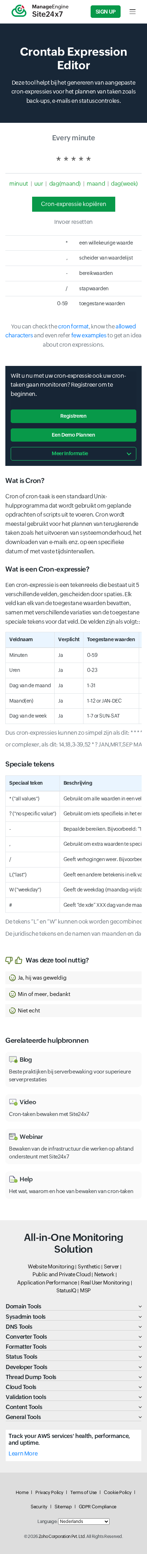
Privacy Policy (49, 1492)
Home (22, 1492)
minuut (18, 183)
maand (96, 183)
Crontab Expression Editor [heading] (73, 58)
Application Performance (47, 1282)
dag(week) (124, 183)
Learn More (23, 1453)
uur (38, 183)
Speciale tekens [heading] (29, 764)
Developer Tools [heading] (26, 1367)
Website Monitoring (51, 1266)
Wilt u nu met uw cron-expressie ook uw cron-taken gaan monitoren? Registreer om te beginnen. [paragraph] (68, 384)
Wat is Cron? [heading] (25, 480)
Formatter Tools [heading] (26, 1346)
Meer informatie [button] (70, 453)
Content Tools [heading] (24, 1407)
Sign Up (106, 12)
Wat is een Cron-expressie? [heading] (47, 569)
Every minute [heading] (73, 138)
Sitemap (63, 1506)
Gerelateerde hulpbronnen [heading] (46, 1040)
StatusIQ (66, 1290)
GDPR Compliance (98, 1506)
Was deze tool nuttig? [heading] (57, 960)
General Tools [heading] (23, 1417)
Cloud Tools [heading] (21, 1387)
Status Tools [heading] (21, 1356)
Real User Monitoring (105, 1282)
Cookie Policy (117, 1492)
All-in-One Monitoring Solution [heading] (73, 1243)
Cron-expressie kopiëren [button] (73, 204)
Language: (47, 1521)
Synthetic (89, 1266)
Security (39, 1506)
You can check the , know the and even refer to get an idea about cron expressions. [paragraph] (73, 335)
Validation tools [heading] (26, 1397)
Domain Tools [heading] (23, 1306)
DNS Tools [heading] (19, 1326)
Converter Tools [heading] (26, 1336)
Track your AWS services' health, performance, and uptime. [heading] (69, 1439)
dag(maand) (65, 183)
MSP (85, 1290)
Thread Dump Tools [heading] (31, 1377)
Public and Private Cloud (61, 1274)
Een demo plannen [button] (73, 435)
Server (111, 1266)
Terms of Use (83, 1492)
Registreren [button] (73, 416)
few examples (89, 335)
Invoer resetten (73, 221)
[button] (73, 977)
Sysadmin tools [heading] (26, 1316)
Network (104, 1274)
